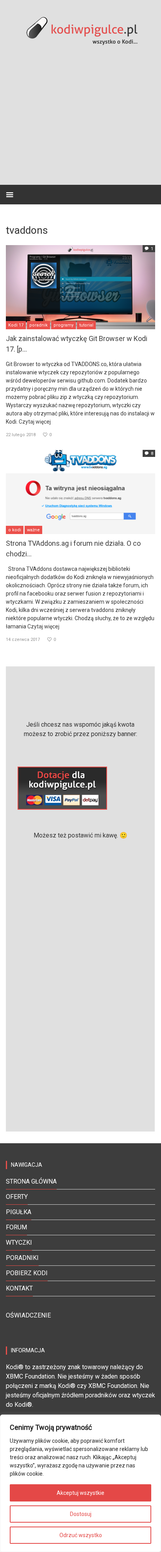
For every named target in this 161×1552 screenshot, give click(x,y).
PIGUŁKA (18, 1212)
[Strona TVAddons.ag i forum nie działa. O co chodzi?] (80, 491)
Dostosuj (80, 1514)
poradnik (38, 325)
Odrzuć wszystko (80, 1535)
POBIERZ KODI (27, 1273)
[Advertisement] (80, 978)
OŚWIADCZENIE (28, 1315)
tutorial (86, 325)
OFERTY (17, 1196)
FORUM (16, 1227)
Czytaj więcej (35, 422)
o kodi (14, 529)
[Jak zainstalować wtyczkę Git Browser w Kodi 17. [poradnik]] (80, 286)
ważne (33, 529)
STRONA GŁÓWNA (31, 1181)
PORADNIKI (22, 1257)
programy (63, 325)
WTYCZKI (19, 1242)
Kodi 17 (15, 325)
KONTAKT (19, 1288)
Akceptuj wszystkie (80, 1493)
